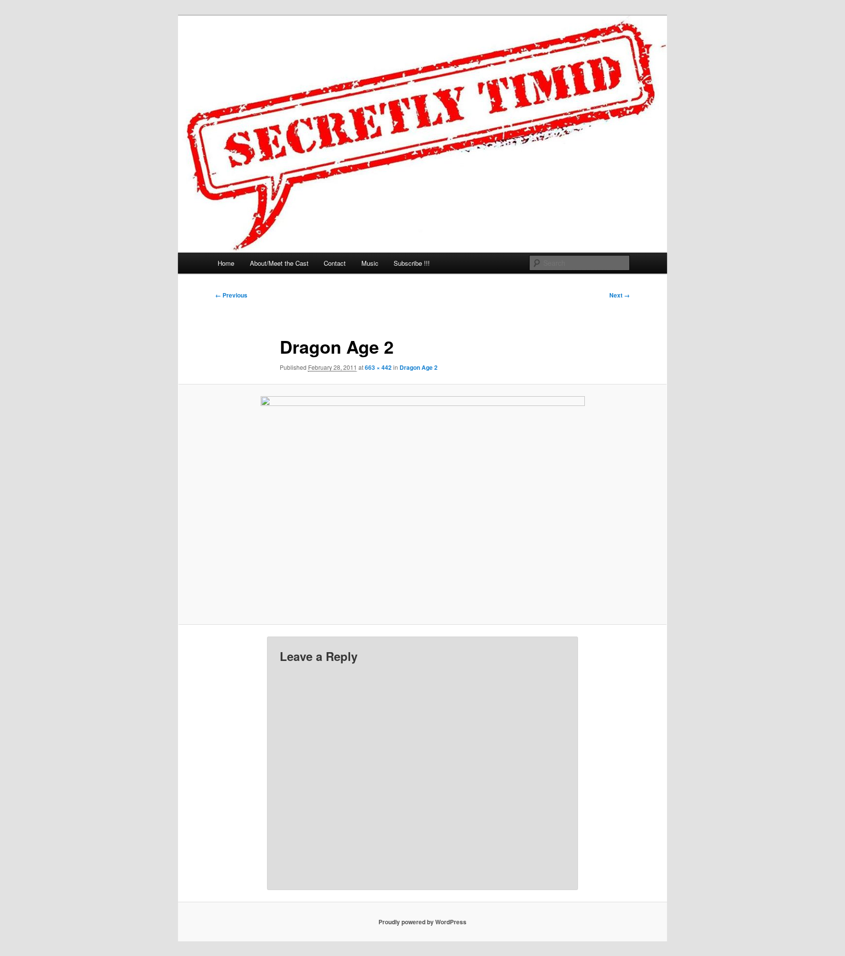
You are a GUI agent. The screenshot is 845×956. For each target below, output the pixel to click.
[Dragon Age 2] (422, 504)
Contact (335, 263)
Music (369, 263)
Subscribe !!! (412, 263)
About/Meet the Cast (279, 263)
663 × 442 (378, 367)
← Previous (231, 295)
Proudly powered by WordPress (422, 921)
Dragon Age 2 (419, 367)
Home (226, 263)
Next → (619, 295)
